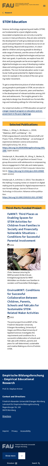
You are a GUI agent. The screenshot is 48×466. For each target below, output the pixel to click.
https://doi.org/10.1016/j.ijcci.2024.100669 (26, 171)
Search (34, 463)
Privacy (14, 431)
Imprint (5, 431)
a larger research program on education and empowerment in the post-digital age (22, 112)
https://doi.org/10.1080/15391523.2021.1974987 (22, 197)
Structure (10, 463)
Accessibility (25, 431)
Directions (6, 416)
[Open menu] (44, 6)
